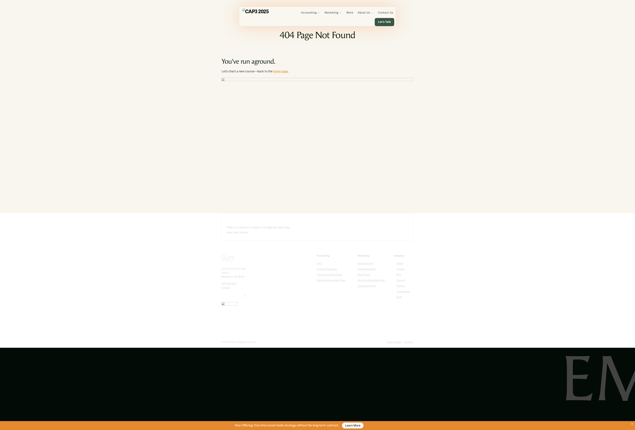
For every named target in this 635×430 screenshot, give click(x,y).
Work (349, 12)
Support (401, 286)
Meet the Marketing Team (371, 280)
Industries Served (367, 286)
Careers (401, 280)
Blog (399, 274)
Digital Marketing (367, 269)
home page (280, 71)
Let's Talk (398, 228)
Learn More (352, 425)
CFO (319, 263)
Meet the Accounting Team (331, 280)
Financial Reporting (327, 269)
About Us (364, 12)
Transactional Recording (329, 274)
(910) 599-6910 (229, 283)
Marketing (332, 12)
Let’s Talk (384, 22)
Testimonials (403, 291)
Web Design (364, 274)
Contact (226, 287)
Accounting (309, 12)
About (400, 263)
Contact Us (385, 12)
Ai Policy (408, 342)
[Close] (632, 424)
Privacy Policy (394, 342)
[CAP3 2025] (255, 11)
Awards (401, 269)
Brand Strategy (365, 263)
